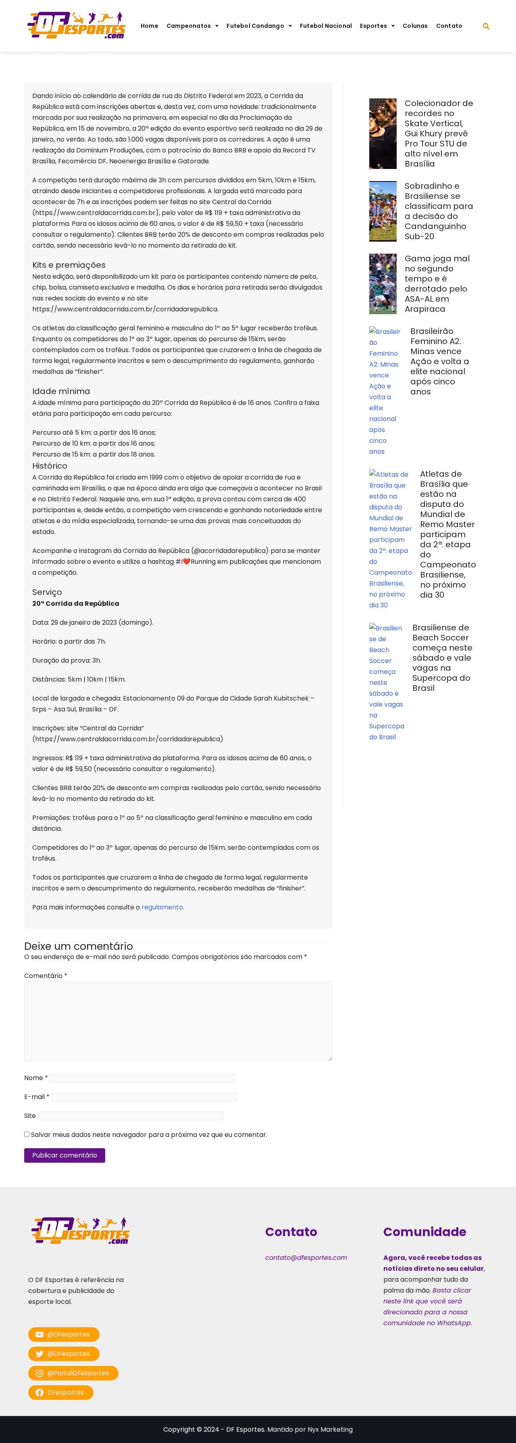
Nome (36, 1077)
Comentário (45, 975)
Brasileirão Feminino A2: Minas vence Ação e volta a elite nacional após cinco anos (439, 361)
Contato (449, 26)
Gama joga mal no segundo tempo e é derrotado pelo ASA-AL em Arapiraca (437, 284)
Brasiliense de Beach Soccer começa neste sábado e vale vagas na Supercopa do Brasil (442, 658)
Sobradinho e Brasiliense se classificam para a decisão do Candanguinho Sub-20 (439, 211)
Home (149, 26)
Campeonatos (188, 26)
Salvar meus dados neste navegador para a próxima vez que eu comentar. (149, 1134)
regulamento (162, 907)
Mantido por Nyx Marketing (310, 1429)
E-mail (37, 1096)
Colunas (415, 26)
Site (30, 1115)
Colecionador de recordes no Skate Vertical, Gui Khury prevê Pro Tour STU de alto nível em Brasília (439, 133)
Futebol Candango (255, 26)
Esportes (373, 26)
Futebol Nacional (326, 26)
